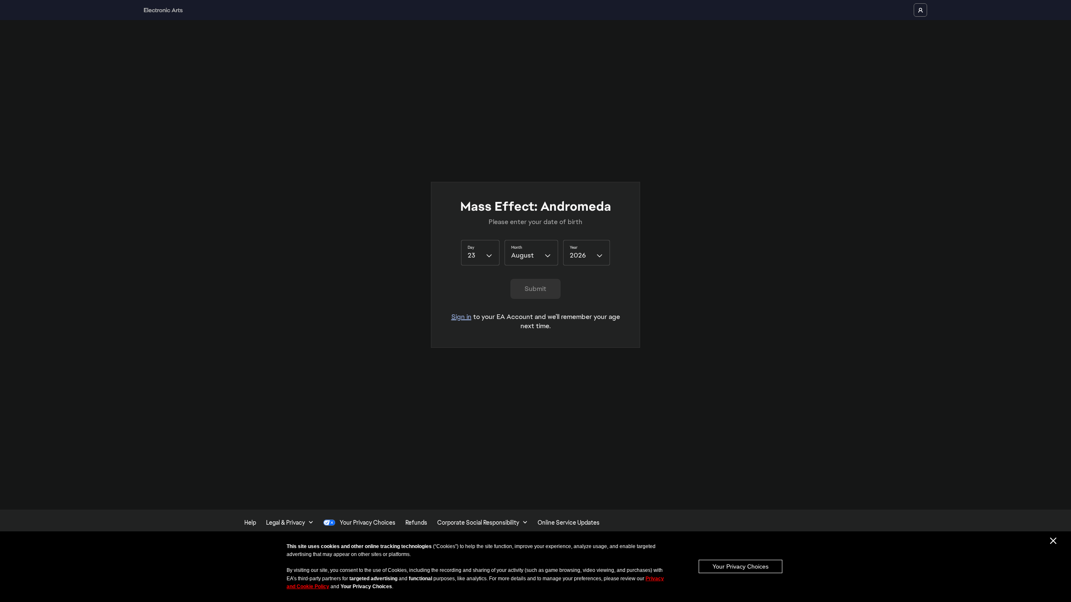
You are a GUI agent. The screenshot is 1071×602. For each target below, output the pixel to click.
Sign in (461, 316)
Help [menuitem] (250, 522)
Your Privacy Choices (740, 566)
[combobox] (480, 252)
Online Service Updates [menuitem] (569, 522)
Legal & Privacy (285, 522)
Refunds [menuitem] (416, 522)
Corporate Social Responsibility (478, 522)
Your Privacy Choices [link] (367, 522)
